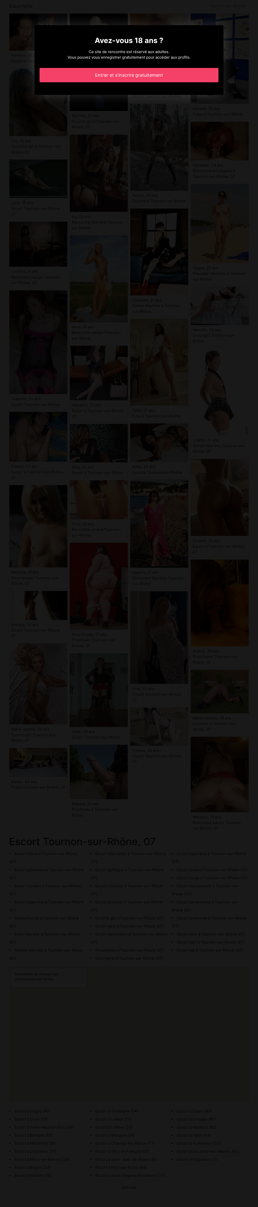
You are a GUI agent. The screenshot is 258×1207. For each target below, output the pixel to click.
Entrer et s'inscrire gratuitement (129, 75)
